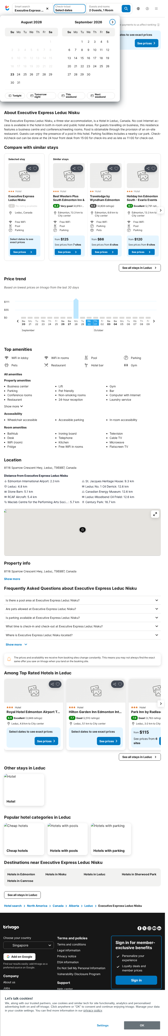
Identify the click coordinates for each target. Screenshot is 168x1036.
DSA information (68, 962)
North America (37, 905)
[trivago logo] (7, 9)
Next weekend (100, 95)
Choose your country (17, 938)
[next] (112, 22)
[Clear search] (47, 8)
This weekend (71, 95)
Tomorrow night (41, 95)
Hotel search (13, 905)
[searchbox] (32, 10)
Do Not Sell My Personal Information (81, 968)
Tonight (17, 95)
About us (9, 982)
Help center (65, 989)
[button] (32, 8)
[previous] (17, 322)
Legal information (68, 950)
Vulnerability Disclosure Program (78, 974)
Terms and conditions (71, 944)
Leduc (88, 905)
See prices (144, 43)
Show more (11, 406)
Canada (58, 905)
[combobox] (32, 8)
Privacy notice (66, 956)
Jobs (6, 988)
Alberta (74, 905)
